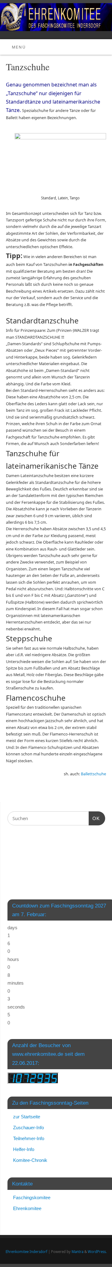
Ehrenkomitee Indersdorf (26, 1251)
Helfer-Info (23, 1149)
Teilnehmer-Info (28, 1138)
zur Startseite (26, 1116)
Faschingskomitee (31, 1197)
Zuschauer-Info (28, 1127)
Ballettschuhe (93, 774)
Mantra (77, 1251)
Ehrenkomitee (27, 1208)
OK (94, 818)
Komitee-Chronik (30, 1160)
